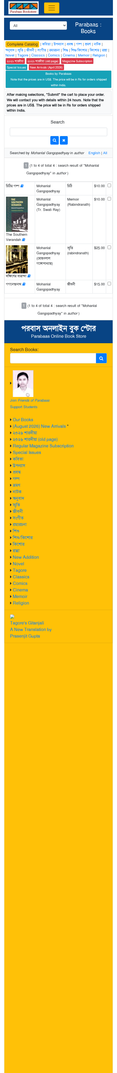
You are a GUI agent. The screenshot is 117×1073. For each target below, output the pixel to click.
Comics (20, 583)
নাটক (17, 492)
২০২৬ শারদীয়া (25, 433)
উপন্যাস (19, 465)
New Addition (26, 557)
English (94, 153)
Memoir (20, 596)
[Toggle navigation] (51, 7)
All (105, 153)
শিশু (16, 531)
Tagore (20, 570)
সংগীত (18, 518)
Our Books (23, 420)
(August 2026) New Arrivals (39, 426)
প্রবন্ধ (17, 472)
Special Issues (27, 452)
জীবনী (18, 511)
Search (57, 122)
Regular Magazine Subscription (43, 446)
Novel (18, 564)
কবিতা (18, 459)
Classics (21, 577)
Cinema (20, 590)
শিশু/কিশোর (23, 537)
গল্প (16, 479)
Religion (21, 603)
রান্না (16, 551)
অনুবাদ (18, 498)
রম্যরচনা (20, 524)
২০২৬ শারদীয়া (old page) (35, 439)
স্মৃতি (16, 505)
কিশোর (18, 544)
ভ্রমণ (16, 485)
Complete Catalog (22, 44)
